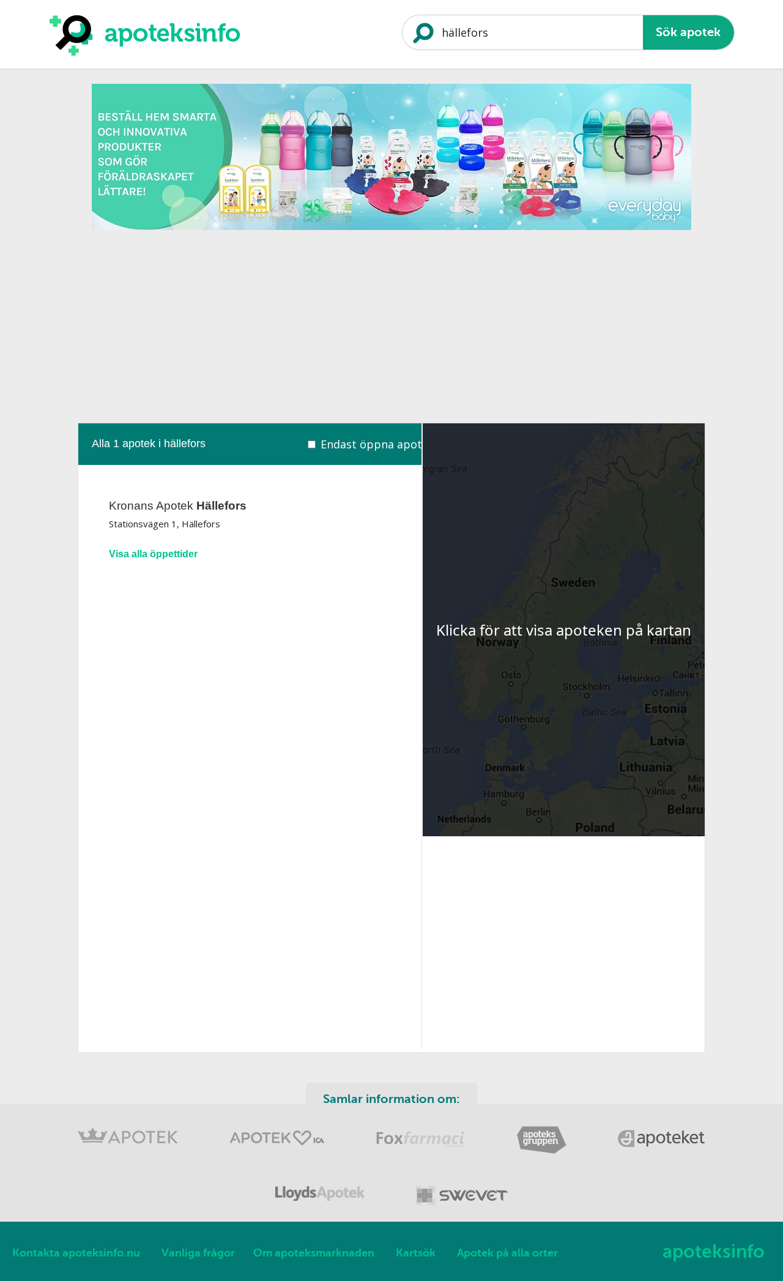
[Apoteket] (661, 1151)
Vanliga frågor (198, 1253)
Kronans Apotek (178, 505)
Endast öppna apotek (377, 444)
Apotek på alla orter (507, 1253)
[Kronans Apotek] (129, 1151)
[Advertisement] (391, 322)
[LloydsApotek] (321, 1207)
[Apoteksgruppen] (542, 1151)
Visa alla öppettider (153, 554)
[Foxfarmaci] (422, 1151)
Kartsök (416, 1253)
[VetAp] (462, 1207)
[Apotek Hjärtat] (278, 1151)
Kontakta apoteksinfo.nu (76, 1253)
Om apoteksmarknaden (313, 1253)
